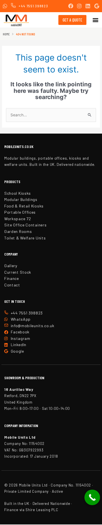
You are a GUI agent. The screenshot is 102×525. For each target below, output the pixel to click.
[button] (95, 20)
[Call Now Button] (92, 497)
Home (6, 34)
